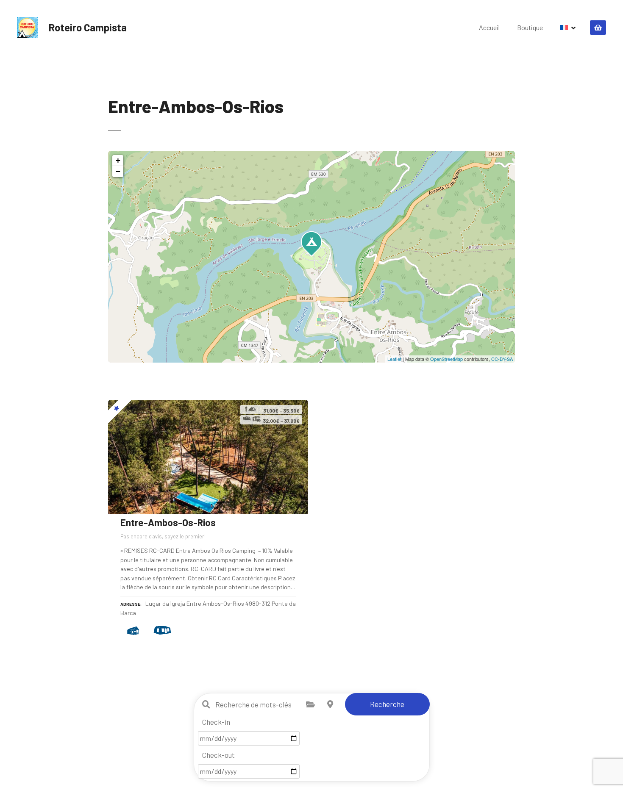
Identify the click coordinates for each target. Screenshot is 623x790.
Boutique (530, 27)
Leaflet (394, 358)
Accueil (489, 27)
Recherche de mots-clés (206, 704)
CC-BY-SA (502, 358)
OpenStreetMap (446, 358)
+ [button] (118, 160)
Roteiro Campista (88, 27)
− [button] (118, 171)
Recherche (387, 704)
